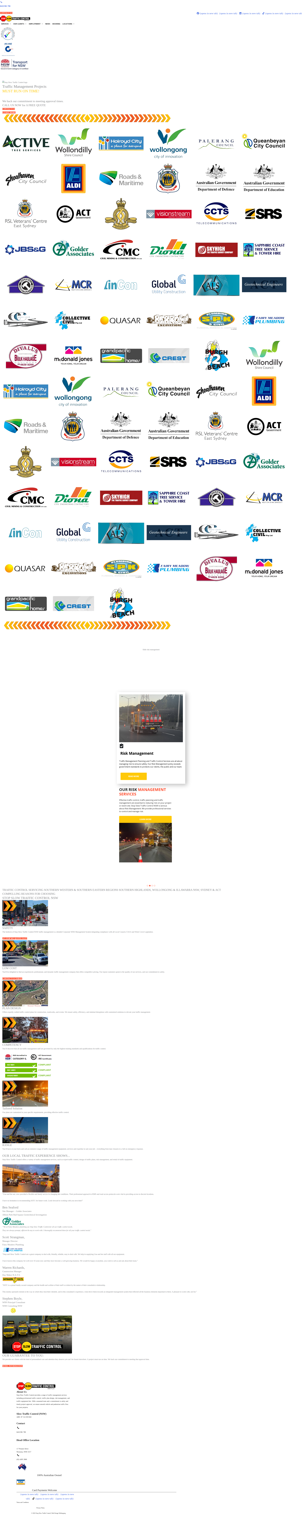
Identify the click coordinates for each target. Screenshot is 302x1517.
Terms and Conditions (23, 1502)
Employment (35, 24)
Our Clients (18, 24)
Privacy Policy (40, 1508)
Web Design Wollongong (59, 1513)
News (47, 24)
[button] (147, 885)
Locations (67, 24)
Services (5, 24)
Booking (56, 24)
